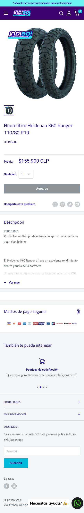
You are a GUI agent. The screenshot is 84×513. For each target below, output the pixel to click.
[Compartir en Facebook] (55, 204)
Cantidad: (10, 174)
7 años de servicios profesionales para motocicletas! (42, 3)
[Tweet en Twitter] (70, 204)
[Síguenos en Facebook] (6, 486)
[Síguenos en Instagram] (14, 486)
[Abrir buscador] (61, 13)
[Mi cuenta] (69, 13)
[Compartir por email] (77, 204)
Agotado (42, 189)
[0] (76, 13)
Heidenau (10, 142)
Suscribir (16, 463)
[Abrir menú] (6, 13)
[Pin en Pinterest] (62, 204)
